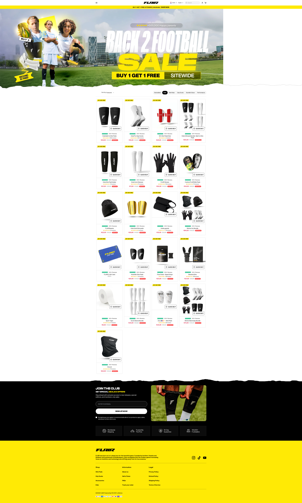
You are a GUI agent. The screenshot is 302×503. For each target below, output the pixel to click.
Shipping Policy (154, 480)
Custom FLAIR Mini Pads (192, 182)
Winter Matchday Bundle (192, 320)
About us (125, 472)
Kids (165, 92)
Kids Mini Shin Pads (137, 274)
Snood (109, 367)
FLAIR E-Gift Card (109, 274)
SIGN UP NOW (121, 411)
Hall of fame (126, 476)
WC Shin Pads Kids (165, 136)
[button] (106, 138)
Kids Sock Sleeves (137, 182)
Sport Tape (109, 320)
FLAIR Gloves (165, 182)
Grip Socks (180, 92)
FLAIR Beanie (109, 228)
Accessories (100, 480)
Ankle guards (165, 228)
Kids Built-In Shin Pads (109, 136)
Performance (201, 92)
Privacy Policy (154, 472)
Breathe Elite (192, 274)
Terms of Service (154, 485)
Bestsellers (157, 92)
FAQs (124, 480)
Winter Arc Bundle (192, 228)
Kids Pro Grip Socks (137, 136)
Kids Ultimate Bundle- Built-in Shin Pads (192, 136)
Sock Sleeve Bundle (137, 320)
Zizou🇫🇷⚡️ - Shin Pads (165, 320)
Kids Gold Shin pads (137, 228)
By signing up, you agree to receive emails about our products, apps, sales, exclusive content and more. (121, 418)
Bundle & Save (190, 92)
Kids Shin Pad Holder (109, 182)
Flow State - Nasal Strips (165, 274)
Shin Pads (172, 92)
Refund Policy (153, 476)
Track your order (127, 485)
